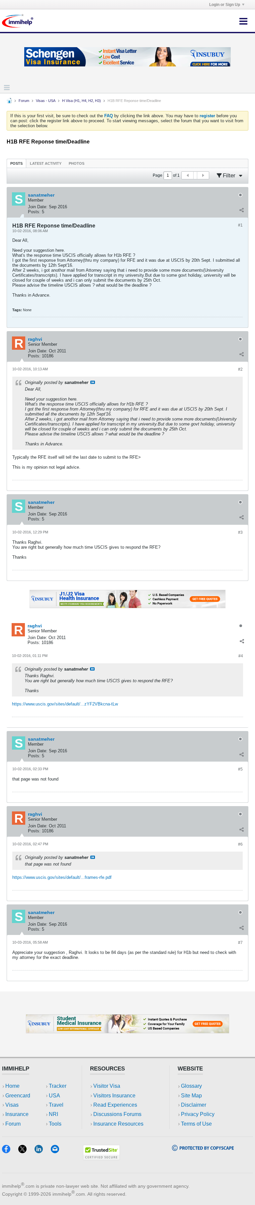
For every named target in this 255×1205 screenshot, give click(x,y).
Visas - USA (45, 101)
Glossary (191, 1086)
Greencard (17, 1095)
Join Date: (37, 206)
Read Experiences (115, 1105)
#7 (240, 942)
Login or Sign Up (224, 4)
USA (54, 1095)
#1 (240, 225)
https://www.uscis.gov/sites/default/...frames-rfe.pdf (62, 877)
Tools (55, 1124)
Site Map (191, 1095)
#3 (240, 532)
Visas (12, 1105)
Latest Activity (45, 163)
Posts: (34, 211)
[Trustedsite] (101, 1158)
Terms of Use (196, 1124)
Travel (56, 1105)
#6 (240, 844)
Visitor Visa (106, 1086)
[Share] (241, 210)
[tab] (16, 163)
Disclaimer (193, 1105)
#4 (240, 656)
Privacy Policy (197, 1114)
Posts (16, 163)
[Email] (58, 1151)
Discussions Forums (117, 1114)
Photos (76, 163)
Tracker (57, 1086)
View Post (92, 382)
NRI (53, 1114)
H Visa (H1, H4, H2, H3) (81, 101)
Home (12, 1086)
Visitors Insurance (114, 1095)
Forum (24, 101)
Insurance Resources (118, 1124)
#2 (240, 369)
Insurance (17, 1114)
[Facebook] (10, 1151)
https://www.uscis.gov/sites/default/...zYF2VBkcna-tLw (65, 703)
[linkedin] (43, 1151)
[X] (26, 1151)
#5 (240, 769)
